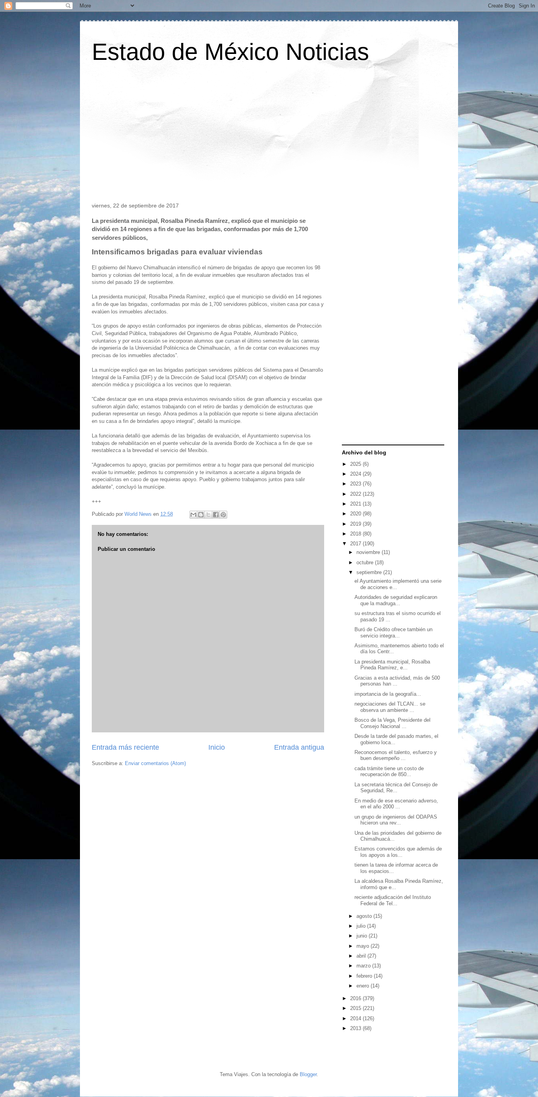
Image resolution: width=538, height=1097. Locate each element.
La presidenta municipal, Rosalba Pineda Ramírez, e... (392, 665)
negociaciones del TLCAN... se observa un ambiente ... (389, 707)
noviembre (369, 552)
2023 (356, 484)
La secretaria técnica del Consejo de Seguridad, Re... (396, 788)
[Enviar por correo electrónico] (193, 515)
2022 (356, 494)
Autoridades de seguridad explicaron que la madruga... (395, 600)
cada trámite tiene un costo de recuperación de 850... (389, 771)
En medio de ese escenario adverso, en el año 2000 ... (396, 804)
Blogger (308, 1074)
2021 (356, 504)
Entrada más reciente (125, 747)
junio (362, 936)
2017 (356, 544)
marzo (364, 966)
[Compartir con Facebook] (216, 515)
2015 (356, 1008)
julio (361, 926)
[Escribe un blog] (201, 515)
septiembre (369, 572)
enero (363, 986)
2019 (356, 524)
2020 (356, 514)
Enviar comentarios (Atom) (155, 763)
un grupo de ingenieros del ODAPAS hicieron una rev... (395, 820)
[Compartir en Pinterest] (223, 515)
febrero (365, 976)
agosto (364, 916)
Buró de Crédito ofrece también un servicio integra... (393, 632)
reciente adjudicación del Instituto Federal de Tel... (392, 900)
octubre (365, 562)
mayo (363, 946)
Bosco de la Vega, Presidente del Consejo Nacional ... (392, 723)
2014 (356, 1018)
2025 (356, 464)
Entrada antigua (299, 747)
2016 (356, 998)
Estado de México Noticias (230, 52)
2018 (356, 534)
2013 (356, 1028)
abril (361, 956)
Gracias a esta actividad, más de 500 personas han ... (397, 681)
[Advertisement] (269, 135)
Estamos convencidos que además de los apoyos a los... (398, 852)
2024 (356, 474)
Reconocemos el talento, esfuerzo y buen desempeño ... (395, 755)
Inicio (216, 747)
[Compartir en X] (208, 515)
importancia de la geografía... (387, 694)
